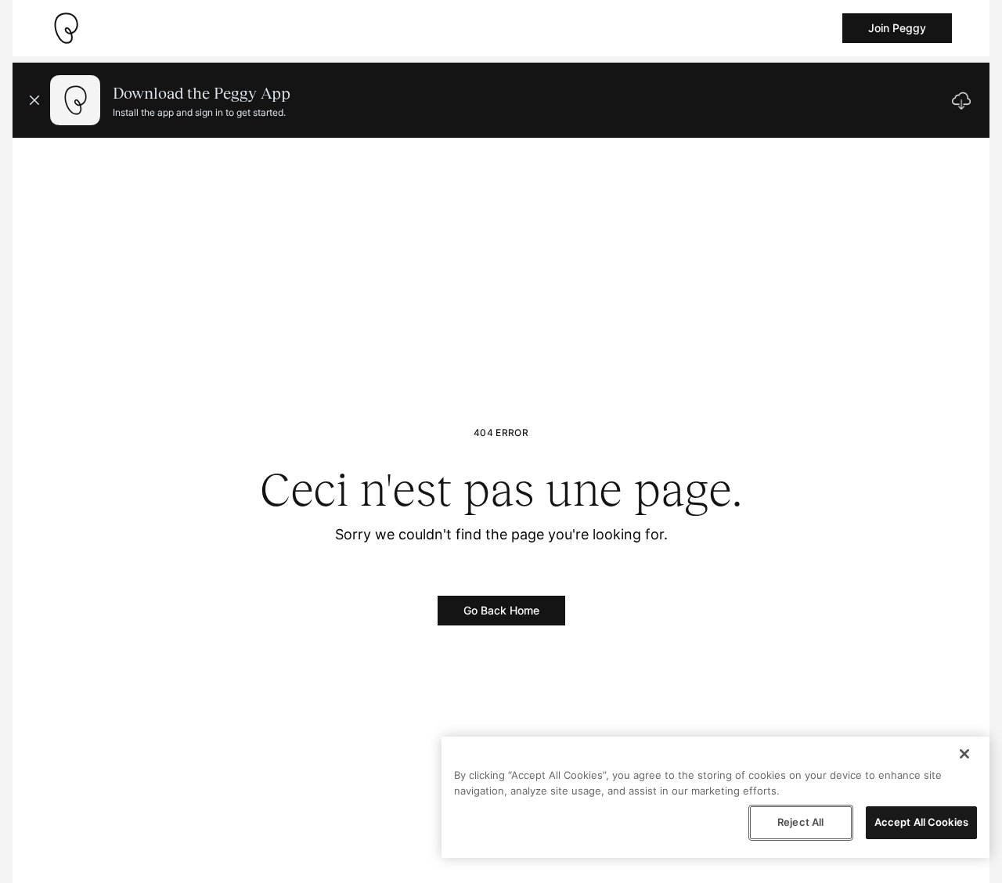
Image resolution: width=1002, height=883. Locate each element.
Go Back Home (501, 610)
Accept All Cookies (921, 822)
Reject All (800, 822)
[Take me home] (65, 28)
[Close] (964, 754)
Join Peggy (897, 27)
